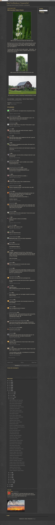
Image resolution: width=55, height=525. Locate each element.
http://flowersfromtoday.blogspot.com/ (14, 100)
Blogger (34, 518)
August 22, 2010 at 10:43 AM (14, 228)
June (11, 474)
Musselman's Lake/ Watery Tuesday (16, 448)
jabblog (10, 262)
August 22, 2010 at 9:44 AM (14, 157)
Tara (10, 250)
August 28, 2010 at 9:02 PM (14, 355)
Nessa (10, 109)
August (11, 398)
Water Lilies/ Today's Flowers (15, 437)
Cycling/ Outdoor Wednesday (15, 447)
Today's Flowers (13, 104)
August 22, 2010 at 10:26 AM (14, 208)
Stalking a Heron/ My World (15, 467)
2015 (10, 382)
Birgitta (10, 242)
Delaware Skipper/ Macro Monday (16, 452)
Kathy (10, 135)
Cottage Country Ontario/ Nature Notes (17, 462)
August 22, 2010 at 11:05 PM (14, 304)
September (12, 397)
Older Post (34, 362)
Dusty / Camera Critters (14, 457)
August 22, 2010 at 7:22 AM (14, 113)
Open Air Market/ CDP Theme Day (16, 400)
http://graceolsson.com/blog (15, 167)
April (11, 477)
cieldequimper (12, 123)
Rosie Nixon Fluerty (13, 276)
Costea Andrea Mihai (13, 236)
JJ (9, 217)
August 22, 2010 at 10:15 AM (14, 188)
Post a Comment (11, 357)
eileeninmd (11, 211)
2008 (10, 486)
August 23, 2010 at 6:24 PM (14, 344)
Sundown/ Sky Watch (14, 428)
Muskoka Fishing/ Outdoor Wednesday (17, 463)
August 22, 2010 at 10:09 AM (14, 171)
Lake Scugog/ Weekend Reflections (16, 411)
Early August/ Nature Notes (15, 445)
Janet (10, 231)
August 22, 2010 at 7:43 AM (14, 126)
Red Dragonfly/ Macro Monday (15, 405)
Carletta (11, 191)
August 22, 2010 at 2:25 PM (14, 290)
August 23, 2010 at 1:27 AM (14, 309)
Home (22, 362)
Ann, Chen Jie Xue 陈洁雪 (14, 327)
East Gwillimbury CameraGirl (18, 3)
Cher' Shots (11, 225)
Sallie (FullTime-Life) (13, 116)
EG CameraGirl (15, 491)
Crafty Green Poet (13, 160)
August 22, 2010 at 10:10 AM (14, 177)
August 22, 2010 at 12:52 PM (14, 265)
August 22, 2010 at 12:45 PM (14, 259)
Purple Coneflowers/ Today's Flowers (17, 470)
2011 (10, 388)
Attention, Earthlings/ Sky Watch (16, 460)
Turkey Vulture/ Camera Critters (16, 410)
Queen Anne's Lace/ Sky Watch (16, 443)
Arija (10, 285)
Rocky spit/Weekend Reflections (16, 442)
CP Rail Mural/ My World (14, 433)
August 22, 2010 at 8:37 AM (14, 140)
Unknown (11, 299)
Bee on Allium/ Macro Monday (15, 468)
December (12, 392)
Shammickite (12, 203)
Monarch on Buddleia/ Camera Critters (17, 425)
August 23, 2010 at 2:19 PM (14, 337)
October (11, 395)
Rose (10, 347)
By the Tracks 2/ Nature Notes (15, 415)
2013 (10, 385)
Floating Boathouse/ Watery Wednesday (17, 465)
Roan (10, 292)
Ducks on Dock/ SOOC (14, 438)
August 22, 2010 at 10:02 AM (14, 164)
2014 (10, 383)
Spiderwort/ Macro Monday (15, 420)
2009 (10, 484)
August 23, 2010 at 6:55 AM (14, 330)
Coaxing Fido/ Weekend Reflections (16, 458)
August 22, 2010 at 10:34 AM (14, 214)
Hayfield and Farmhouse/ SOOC (16, 455)
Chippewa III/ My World (14, 418)
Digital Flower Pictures (14, 185)
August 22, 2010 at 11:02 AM (14, 234)
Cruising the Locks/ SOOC (15, 408)
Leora (10, 128)
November (12, 393)
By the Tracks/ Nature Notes (15, 430)
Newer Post (10, 362)
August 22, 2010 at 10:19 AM (14, 200)
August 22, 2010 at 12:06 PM (14, 240)
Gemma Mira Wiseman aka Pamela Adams (18, 320)
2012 (10, 387)
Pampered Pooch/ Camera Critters (16, 440)
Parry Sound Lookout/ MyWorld (16, 403)
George (10, 268)
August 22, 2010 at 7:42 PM (14, 297)
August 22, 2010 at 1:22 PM (14, 283)
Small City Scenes (13, 312)
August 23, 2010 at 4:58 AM (14, 324)
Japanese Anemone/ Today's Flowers (17, 406)
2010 (10, 390)
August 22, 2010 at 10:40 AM (14, 222)
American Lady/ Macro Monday (15, 435)
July (11, 472)
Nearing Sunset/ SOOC (14, 423)
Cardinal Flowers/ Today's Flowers (16, 453)
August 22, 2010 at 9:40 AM (14, 150)
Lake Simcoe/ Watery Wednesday (16, 401)
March (11, 479)
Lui (10, 174)
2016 (10, 380)
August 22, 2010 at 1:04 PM (14, 273)
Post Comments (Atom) (24, 365)
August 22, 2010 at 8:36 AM (14, 133)
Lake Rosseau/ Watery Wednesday (16, 416)
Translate (42, 12)
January (11, 482)
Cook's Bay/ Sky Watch (14, 413)
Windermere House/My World (15, 450)
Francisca (11, 333)
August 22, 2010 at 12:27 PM (14, 248)
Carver (10, 179)
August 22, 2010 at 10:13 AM (14, 183)
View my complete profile (12, 497)
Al (9, 153)
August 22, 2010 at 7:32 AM (14, 120)
